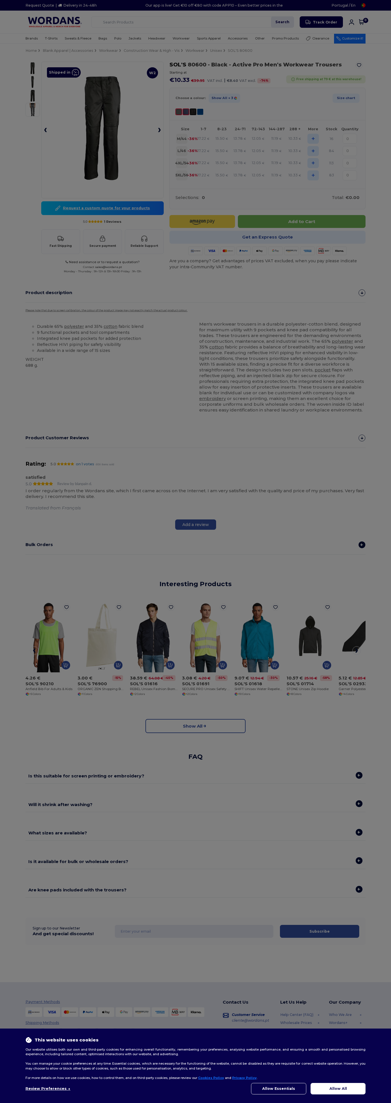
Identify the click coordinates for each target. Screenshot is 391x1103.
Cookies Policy (211, 1078)
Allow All (338, 1088)
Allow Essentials (278, 1088)
